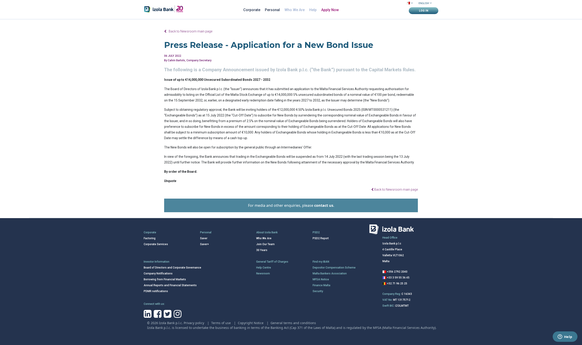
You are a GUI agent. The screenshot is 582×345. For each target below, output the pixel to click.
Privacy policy (194, 323)
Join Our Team (265, 244)
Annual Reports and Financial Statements (170, 285)
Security (318, 291)
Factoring (150, 238)
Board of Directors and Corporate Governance (172, 267)
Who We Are (294, 10)
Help (313, 10)
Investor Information (156, 261)
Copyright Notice (251, 323)
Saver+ (204, 244)
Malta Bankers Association (330, 273)
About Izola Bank (267, 232)
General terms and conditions (293, 323)
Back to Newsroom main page (190, 31)
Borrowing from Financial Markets (165, 279)
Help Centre (263, 267)
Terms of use (221, 323)
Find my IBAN (321, 261)
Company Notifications (158, 273)
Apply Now (330, 10)
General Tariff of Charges (272, 261)
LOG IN (423, 10)
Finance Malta (321, 285)
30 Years (261, 250)
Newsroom (263, 273)
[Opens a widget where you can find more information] (564, 337)
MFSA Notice (321, 279)
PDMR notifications (156, 291)
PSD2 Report (321, 238)
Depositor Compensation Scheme (334, 267)
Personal (272, 10)
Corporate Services (156, 244)
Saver (203, 238)
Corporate (251, 10)
